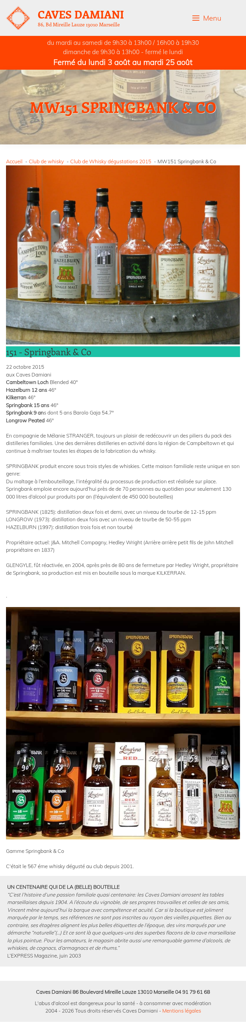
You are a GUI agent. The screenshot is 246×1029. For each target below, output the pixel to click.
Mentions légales (181, 1010)
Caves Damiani (81, 14)
